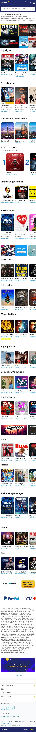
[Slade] (23, 30)
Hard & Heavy (8, 397)
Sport (4, 553)
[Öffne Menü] (33, 2)
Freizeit (4, 464)
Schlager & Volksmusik (12, 372)
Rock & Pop (6, 259)
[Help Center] (18, 665)
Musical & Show (9, 314)
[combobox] (16, 9)
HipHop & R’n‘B (8, 346)
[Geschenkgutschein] (14, 250)
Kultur (4, 527)
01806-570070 (6, 724)
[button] (18, 675)
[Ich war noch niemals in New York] (23, 42)
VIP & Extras (7, 285)
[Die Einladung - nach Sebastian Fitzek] (9, 42)
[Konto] (30, 2)
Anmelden (25, 729)
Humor (4, 439)
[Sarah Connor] (9, 30)
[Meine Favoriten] (26, 2)
